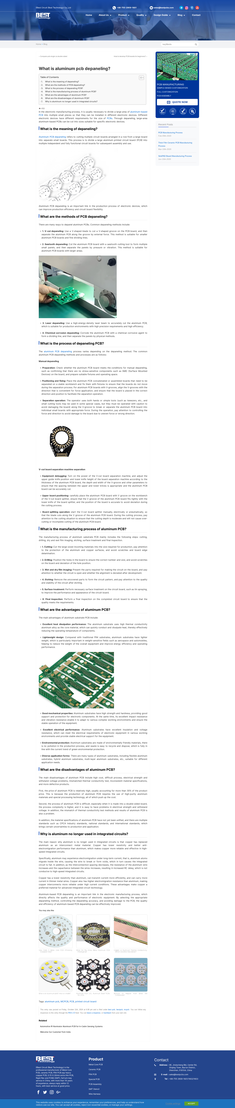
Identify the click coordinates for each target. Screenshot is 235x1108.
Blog (180, 15)
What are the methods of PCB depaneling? (65, 85)
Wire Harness (94, 1094)
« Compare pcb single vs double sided (53, 56)
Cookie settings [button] (173, 1103)
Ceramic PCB (94, 1069)
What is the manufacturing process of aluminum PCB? (70, 91)
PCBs (109, 118)
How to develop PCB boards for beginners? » (130, 56)
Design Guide (161, 15)
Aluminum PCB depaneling (52, 136)
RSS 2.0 (71, 1013)
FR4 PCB (93, 1074)
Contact (196, 15)
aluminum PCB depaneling (58, 351)
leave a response (93, 1013)
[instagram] (52, 1092)
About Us (104, 15)
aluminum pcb (52, 1001)
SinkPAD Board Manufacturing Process (175, 157)
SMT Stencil (94, 1089)
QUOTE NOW (180, 102)
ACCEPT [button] (191, 1103)
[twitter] (45, 1092)
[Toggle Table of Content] (139, 77)
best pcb (111, 1010)
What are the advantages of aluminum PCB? (65, 95)
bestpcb (119, 1010)
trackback (107, 1013)
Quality (140, 15)
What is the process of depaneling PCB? (64, 88)
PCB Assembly (95, 1084)
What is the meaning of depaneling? (62, 81)
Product (122, 15)
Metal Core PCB (96, 1064)
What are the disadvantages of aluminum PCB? (67, 98)
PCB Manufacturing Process (170, 134)
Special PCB (94, 1079)
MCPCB (64, 1001)
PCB (72, 1001)
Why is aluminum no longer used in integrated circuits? (71, 101)
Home (89, 15)
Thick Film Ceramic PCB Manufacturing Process (175, 146)
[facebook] (38, 1092)
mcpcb (126, 1010)
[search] (196, 44)
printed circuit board (85, 1001)
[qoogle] (58, 1092)
